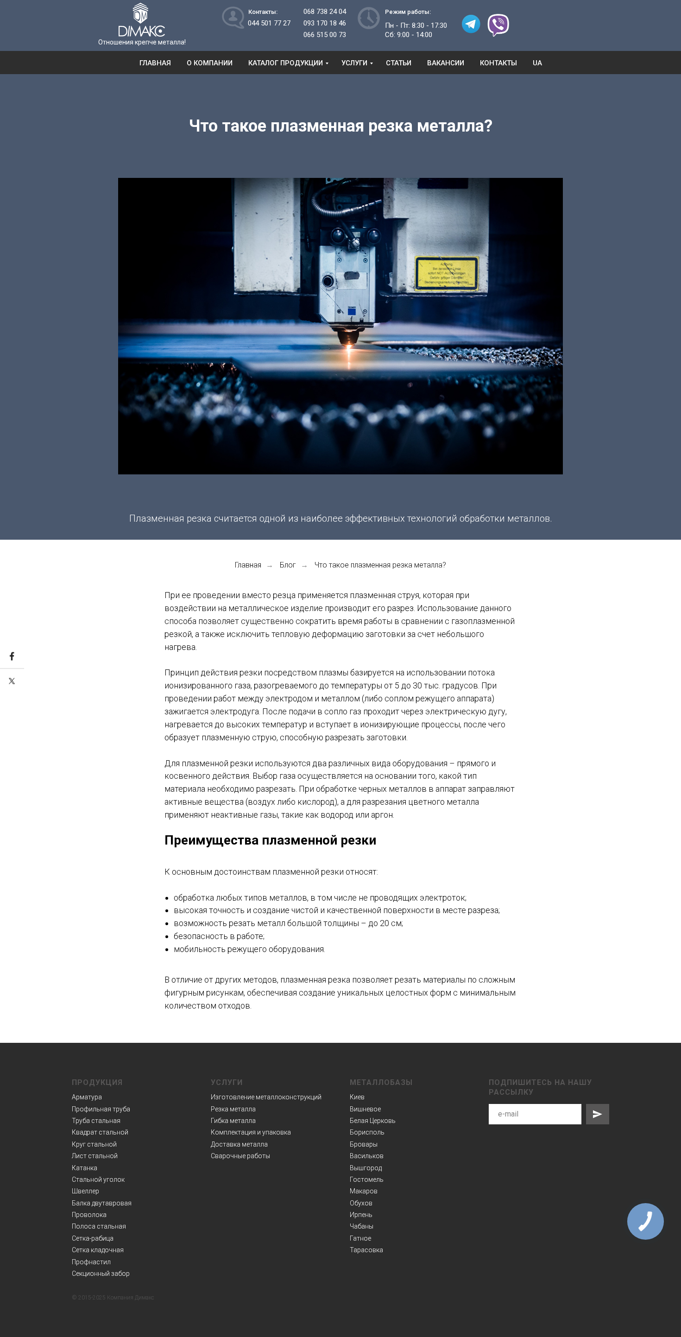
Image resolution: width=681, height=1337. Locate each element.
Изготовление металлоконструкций (266, 1097)
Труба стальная (96, 1120)
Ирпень (361, 1214)
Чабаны (361, 1226)
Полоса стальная (99, 1226)
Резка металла (233, 1109)
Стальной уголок (98, 1179)
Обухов (361, 1203)
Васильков (367, 1156)
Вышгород (366, 1168)
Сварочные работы (240, 1156)
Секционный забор (101, 1273)
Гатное (360, 1238)
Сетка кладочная (98, 1250)
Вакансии (445, 63)
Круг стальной (94, 1144)
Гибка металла (233, 1120)
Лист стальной (95, 1156)
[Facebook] (12, 656)
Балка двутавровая (102, 1203)
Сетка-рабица (93, 1238)
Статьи (398, 63)
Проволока (89, 1214)
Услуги (354, 63)
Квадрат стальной (100, 1132)
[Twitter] (12, 681)
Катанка (84, 1168)
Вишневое (365, 1109)
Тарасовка (366, 1250)
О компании (210, 63)
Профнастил (91, 1262)
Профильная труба (101, 1109)
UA (537, 63)
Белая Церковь (373, 1120)
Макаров (364, 1191)
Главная (155, 63)
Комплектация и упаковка (251, 1132)
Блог (288, 565)
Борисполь (367, 1132)
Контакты (498, 63)
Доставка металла (239, 1144)
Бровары (364, 1144)
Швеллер (85, 1191)
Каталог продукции (285, 63)
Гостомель (367, 1179)
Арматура (87, 1097)
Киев (357, 1097)
